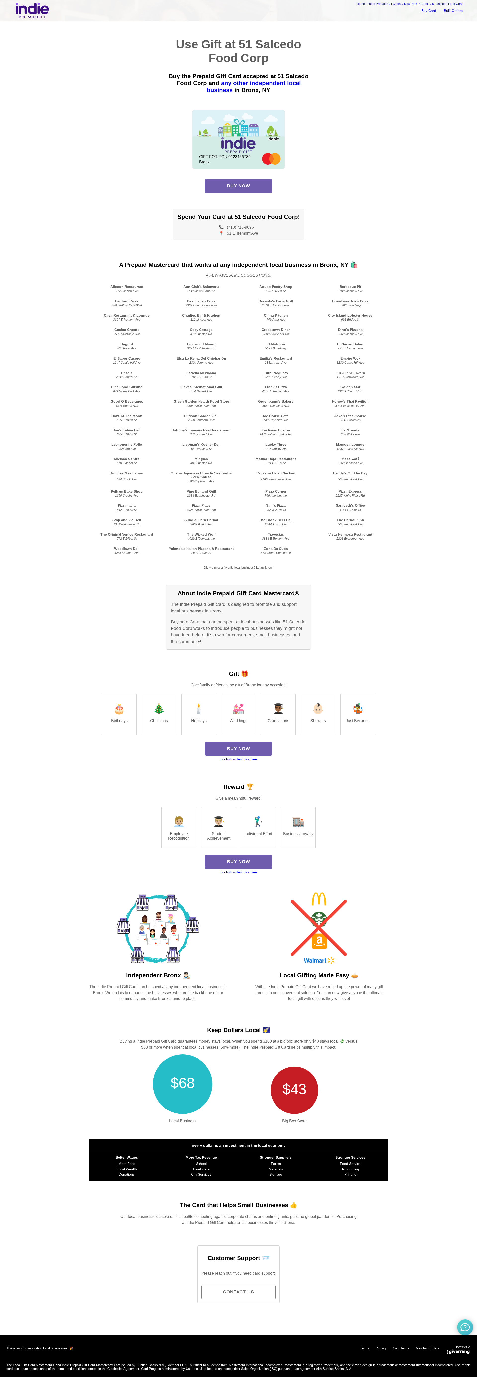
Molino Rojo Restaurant (276, 459)
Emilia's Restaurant (276, 358)
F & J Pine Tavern (350, 373)
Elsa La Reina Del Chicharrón (201, 358)
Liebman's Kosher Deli (201, 444)
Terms (364, 1348)
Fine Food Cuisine (126, 387)
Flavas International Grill (201, 387)
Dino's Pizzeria (350, 330)
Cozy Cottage (201, 330)
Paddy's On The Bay (350, 473)
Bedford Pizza (126, 301)
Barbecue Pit (350, 287)
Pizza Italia (127, 505)
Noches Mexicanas (127, 473)
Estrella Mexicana (201, 373)
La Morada (350, 430)
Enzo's (126, 373)
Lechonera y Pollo (126, 444)
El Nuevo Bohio (350, 344)
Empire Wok (350, 358)
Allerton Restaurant (126, 287)
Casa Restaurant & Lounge (127, 315)
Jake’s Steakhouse (350, 416)
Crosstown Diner (276, 330)
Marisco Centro (127, 459)
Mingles (201, 459)
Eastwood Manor (201, 344)
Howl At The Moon (126, 416)
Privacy (381, 1348)
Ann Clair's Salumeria (201, 287)
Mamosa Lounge (350, 444)
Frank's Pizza (276, 387)
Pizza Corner (275, 491)
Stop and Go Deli (126, 520)
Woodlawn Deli (126, 549)
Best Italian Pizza (201, 301)
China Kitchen (276, 315)
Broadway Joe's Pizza (350, 301)
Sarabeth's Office (350, 505)
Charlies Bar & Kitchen (201, 315)
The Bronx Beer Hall (276, 520)
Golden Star (350, 387)
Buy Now (238, 185)
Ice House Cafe (276, 416)
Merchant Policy (427, 1348)
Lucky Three (275, 444)
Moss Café (350, 459)
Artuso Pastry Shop (275, 287)
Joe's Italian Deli (127, 430)
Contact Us (238, 1291)
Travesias (276, 534)
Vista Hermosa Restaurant (350, 534)
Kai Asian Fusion (275, 430)
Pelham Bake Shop (127, 491)
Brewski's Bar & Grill (276, 301)
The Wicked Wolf (201, 534)
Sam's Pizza (276, 505)
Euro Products (276, 373)
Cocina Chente (126, 330)
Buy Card (428, 11)
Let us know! (264, 567)
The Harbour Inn (350, 520)
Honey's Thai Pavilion (350, 401)
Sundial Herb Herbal (201, 520)
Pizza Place (201, 505)
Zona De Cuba (276, 549)
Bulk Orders (453, 11)
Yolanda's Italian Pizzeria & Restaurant (201, 549)
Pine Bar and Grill (201, 491)
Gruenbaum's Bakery (275, 401)
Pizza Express (350, 491)
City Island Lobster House (350, 315)
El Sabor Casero (126, 358)
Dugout (126, 344)
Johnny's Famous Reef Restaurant (201, 430)
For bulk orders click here (238, 759)
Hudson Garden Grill (201, 416)
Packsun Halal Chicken (275, 473)
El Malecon (276, 344)
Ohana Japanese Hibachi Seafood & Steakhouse (201, 475)
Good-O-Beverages (127, 401)
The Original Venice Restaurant (126, 534)
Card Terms (401, 1348)
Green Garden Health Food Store (201, 401)
